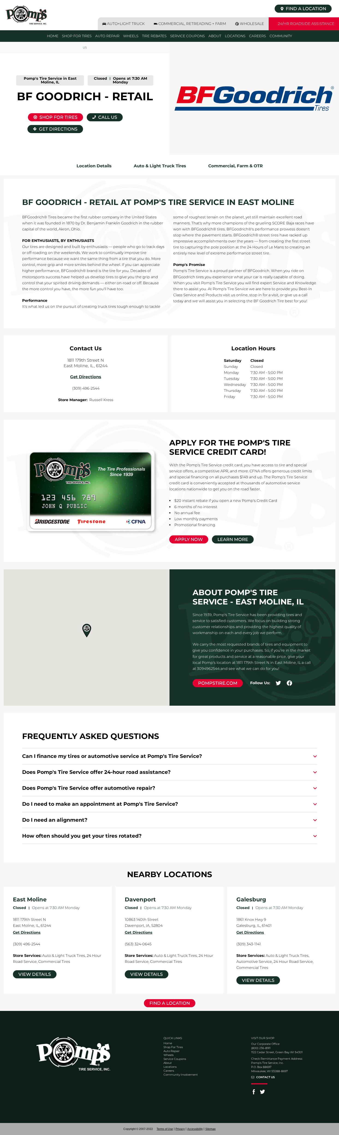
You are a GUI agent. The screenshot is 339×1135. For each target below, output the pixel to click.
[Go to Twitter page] (262, 1093)
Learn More (232, 539)
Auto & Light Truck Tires (160, 165)
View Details (34, 974)
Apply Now (189, 539)
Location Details (94, 165)
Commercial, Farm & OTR (235, 165)
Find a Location (169, 1003)
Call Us (107, 117)
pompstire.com (217, 683)
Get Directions (52, 128)
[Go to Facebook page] (253, 1093)
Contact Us (265, 1077)
